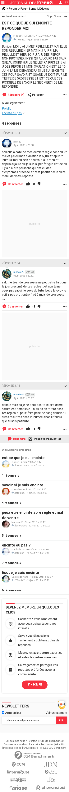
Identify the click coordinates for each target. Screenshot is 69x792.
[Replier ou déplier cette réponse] (65, 133)
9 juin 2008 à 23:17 (23, 398)
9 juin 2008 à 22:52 (23, 275)
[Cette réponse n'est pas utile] (39, 184)
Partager (38, 94)
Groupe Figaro (30, 748)
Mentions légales (12, 748)
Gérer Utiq (60, 744)
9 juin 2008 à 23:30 (37, 39)
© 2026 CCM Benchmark (53, 748)
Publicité (43, 741)
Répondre (18, 438)
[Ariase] (18, 787)
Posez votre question (47, 438)
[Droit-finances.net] (50, 772)
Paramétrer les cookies (41, 744)
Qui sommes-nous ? (16, 741)
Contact (33, 741)
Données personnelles (15, 744)
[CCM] (18, 764)
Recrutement (57, 741)
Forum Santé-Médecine (35, 8)
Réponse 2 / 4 (11, 263)
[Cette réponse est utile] (27, 184)
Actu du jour (12, 713)
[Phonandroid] (50, 787)
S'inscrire (34, 684)
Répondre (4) (15, 94)
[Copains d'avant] (18, 780)
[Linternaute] (18, 772)
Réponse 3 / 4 (11, 385)
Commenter (15, 184)
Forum (13, 8)
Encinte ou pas (12, 113)
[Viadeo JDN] (50, 780)
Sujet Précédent (16, 16)
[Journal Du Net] (50, 764)
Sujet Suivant (55, 16)
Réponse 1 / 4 (11, 132)
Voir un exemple (56, 713)
